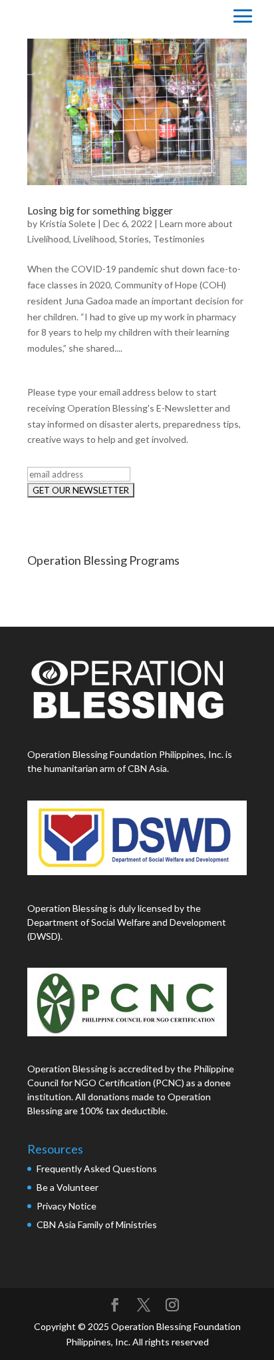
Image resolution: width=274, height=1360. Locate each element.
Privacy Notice (66, 1205)
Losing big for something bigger (100, 210)
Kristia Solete (67, 223)
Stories (134, 238)
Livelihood (94, 238)
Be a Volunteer (67, 1187)
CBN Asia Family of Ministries (97, 1224)
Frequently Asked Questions (98, 1168)
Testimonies (179, 238)
